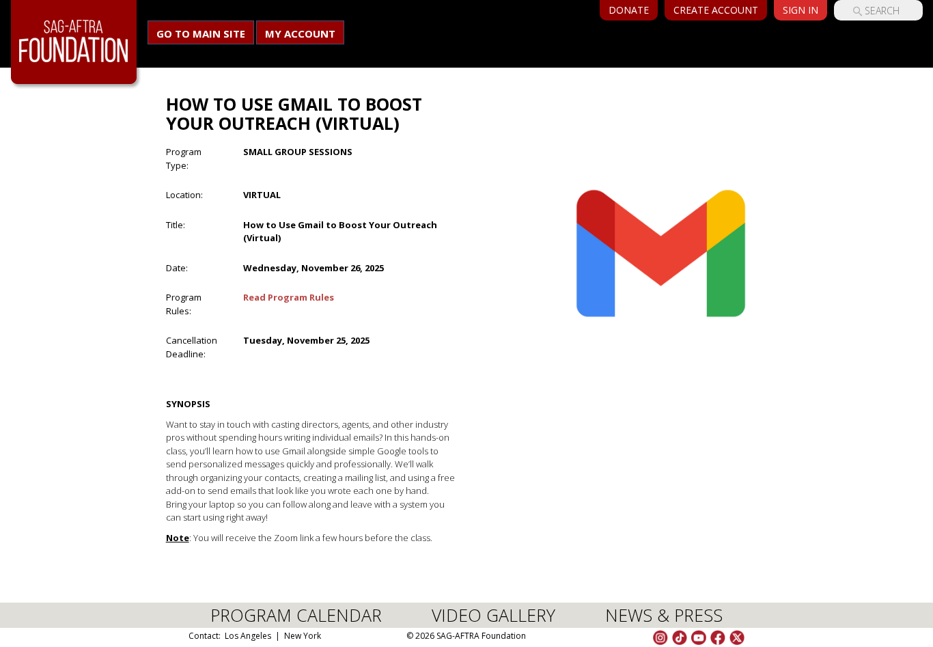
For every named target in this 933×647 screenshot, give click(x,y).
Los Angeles (248, 636)
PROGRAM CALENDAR (296, 615)
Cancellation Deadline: (191, 347)
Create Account (715, 9)
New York (302, 636)
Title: (175, 225)
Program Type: (183, 158)
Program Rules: (183, 304)
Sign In (800, 9)
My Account (300, 33)
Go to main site (200, 33)
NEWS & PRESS (664, 615)
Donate (629, 9)
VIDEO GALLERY (493, 615)
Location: (184, 195)
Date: (177, 268)
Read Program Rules (288, 297)
